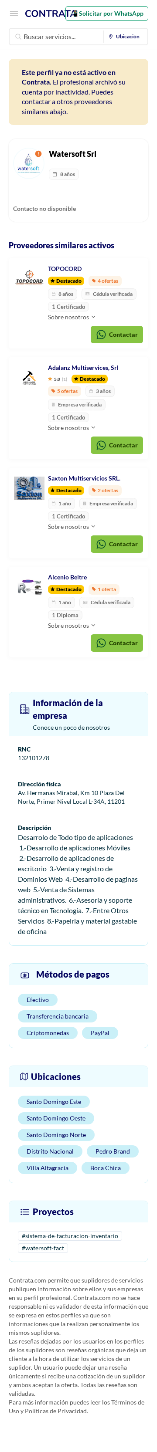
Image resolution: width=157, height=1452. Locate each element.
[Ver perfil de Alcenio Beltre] (29, 587)
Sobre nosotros (69, 317)
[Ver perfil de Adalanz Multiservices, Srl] (29, 377)
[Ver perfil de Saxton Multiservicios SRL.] (29, 488)
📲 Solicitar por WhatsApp (106, 13)
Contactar (123, 334)
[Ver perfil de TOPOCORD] (29, 279)
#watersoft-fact (43, 1248)
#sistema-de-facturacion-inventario (70, 1235)
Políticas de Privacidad (56, 1411)
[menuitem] (125, 36)
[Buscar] (18, 36)
